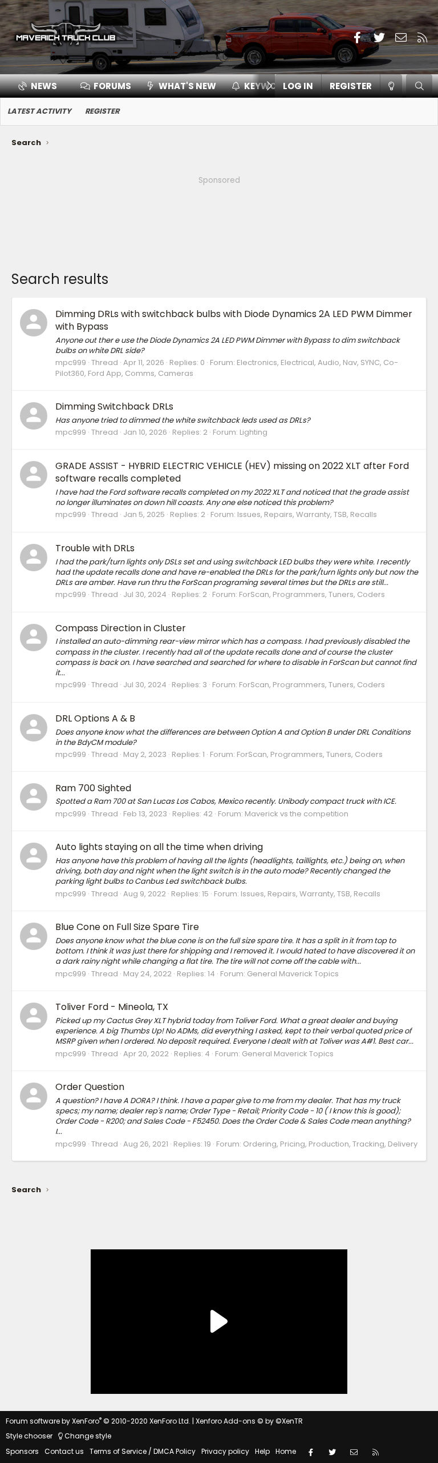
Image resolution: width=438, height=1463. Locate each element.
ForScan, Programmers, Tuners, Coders (312, 594)
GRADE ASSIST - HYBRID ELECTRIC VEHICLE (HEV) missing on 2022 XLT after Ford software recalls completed (232, 472)
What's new (187, 86)
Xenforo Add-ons (249, 1421)
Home (285, 1451)
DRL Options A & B (95, 718)
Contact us (64, 1451)
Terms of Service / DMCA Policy (143, 1451)
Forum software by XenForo (98, 1421)
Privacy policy (225, 1451)
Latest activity (39, 111)
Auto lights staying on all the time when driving (159, 846)
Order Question (89, 1086)
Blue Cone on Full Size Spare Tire (127, 926)
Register (102, 111)
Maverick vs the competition (296, 813)
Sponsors (22, 1451)
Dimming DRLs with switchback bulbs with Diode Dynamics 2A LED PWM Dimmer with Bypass (233, 320)
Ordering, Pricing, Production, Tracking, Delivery (330, 1144)
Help (262, 1451)
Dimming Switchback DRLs (114, 406)
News (44, 86)
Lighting (253, 432)
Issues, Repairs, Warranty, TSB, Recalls (307, 514)
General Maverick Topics (293, 973)
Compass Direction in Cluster (120, 628)
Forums (112, 86)
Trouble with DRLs (95, 548)
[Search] (419, 86)
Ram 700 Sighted (93, 788)
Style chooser (29, 1436)
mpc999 (70, 362)
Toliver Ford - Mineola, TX (111, 1006)
